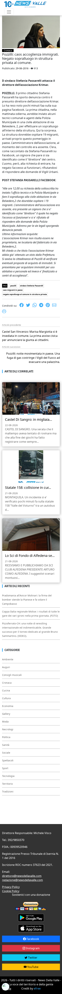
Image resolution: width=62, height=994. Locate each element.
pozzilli (13, 285)
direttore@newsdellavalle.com (22, 876)
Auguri (6, 667)
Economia (7, 706)
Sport (5, 768)
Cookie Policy (10, 891)
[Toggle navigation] (9, 11)
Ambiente (7, 659)
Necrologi (7, 729)
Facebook (32, 939)
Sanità (5, 744)
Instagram (32, 948)
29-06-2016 (22, 68)
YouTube (32, 967)
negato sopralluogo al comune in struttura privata (25, 294)
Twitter (32, 957)
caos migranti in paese (13, 290)
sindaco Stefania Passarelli (31, 285)
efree (37, 988)
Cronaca (8, 50)
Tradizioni (7, 791)
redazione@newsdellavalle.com (22, 880)
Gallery (6, 713)
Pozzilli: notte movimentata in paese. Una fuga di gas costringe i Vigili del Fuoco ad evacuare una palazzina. (33, 358)
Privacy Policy (11, 887)
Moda (5, 721)
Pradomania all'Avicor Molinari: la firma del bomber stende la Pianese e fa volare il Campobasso (27, 599)
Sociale (6, 752)
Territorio (7, 783)
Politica (6, 737)
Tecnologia (8, 776)
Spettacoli (7, 760)
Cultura (6, 698)
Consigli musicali (12, 675)
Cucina (6, 690)
